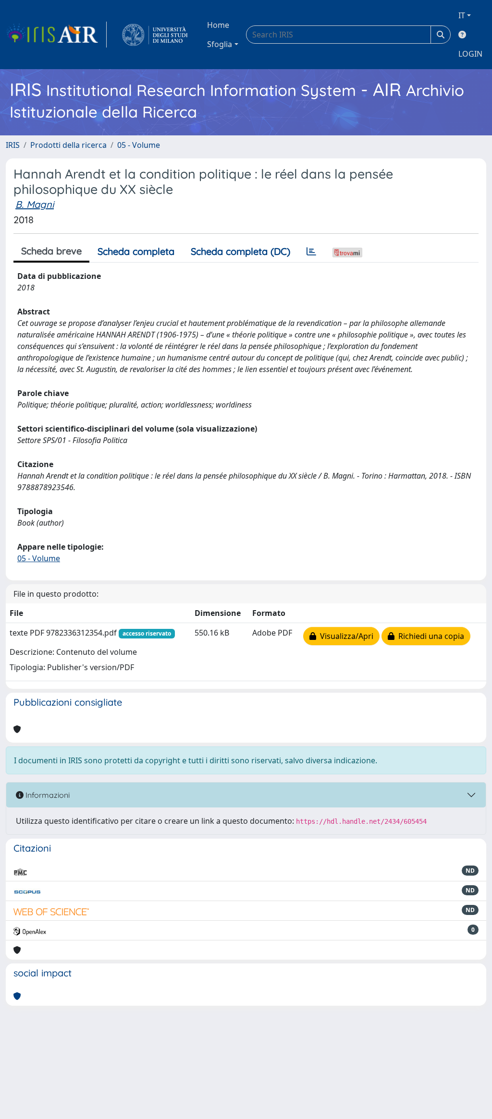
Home (218, 25)
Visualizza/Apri (344, 636)
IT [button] (461, 15)
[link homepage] (56, 35)
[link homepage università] (155, 35)
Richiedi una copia (429, 636)
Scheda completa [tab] (136, 251)
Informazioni (47, 795)
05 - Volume (138, 145)
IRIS (13, 145)
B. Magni (34, 204)
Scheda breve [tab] (51, 251)
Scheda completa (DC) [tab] (240, 251)
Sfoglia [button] (219, 44)
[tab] (311, 251)
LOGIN (470, 53)
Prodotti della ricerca (68, 145)
